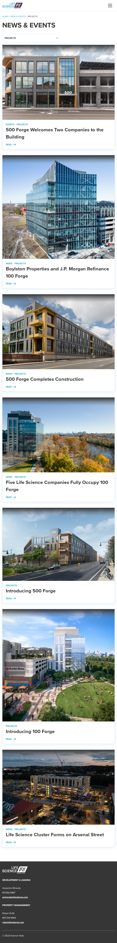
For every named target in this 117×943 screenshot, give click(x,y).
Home (5, 16)
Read (11, 144)
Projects (22, 124)
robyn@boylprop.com (13, 922)
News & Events (17, 16)
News (9, 263)
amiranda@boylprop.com (15, 897)
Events (10, 124)
